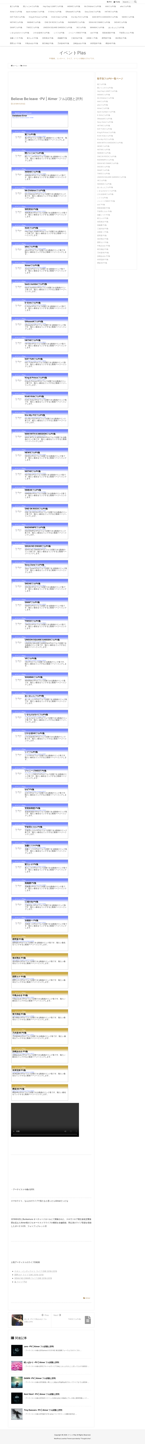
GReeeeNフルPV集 (104, 119)
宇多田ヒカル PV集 (104, 211)
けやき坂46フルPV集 (105, 194)
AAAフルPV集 (102, 101)
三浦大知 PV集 (102, 229)
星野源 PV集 (102, 235)
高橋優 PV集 (102, 225)
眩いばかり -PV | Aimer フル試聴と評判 (41, 1362)
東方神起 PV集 (102, 249)
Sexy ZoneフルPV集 (105, 122)
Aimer (88, 1298)
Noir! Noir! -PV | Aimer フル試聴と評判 (41, 1394)
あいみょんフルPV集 (105, 187)
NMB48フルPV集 (104, 153)
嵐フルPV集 (101, 84)
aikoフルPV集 (102, 105)
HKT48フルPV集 (103, 125)
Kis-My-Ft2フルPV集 (105, 139)
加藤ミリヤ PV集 (103, 215)
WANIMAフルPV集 (104, 184)
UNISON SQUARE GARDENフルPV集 (111, 177)
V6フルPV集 (102, 180)
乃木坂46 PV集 (103, 253)
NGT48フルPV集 (103, 149)
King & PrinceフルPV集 (106, 132)
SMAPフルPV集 (103, 170)
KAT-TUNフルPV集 (104, 129)
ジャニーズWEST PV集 (106, 201)
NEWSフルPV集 (103, 146)
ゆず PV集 (101, 205)
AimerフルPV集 (103, 108)
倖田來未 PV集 (102, 222)
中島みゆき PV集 (103, 246)
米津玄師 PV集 (102, 259)
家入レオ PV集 (102, 218)
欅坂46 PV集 (102, 263)
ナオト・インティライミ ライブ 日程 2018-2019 (35, 1271)
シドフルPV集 (102, 198)
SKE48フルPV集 (103, 167)
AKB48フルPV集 (103, 95)
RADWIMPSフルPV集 (105, 160)
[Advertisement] (51, 85)
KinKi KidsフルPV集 (105, 136)
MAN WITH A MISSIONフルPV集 (110, 143)
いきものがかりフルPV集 (106, 191)
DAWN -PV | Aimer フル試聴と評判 (40, 1378)
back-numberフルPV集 (106, 112)
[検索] (135, 2)
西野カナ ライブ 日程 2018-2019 (29, 1275)
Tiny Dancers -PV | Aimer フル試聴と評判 (43, 1410)
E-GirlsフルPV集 (103, 115)
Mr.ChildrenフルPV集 (105, 98)
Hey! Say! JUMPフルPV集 (107, 91)
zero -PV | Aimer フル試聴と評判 (39, 1346)
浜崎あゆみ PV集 (103, 256)
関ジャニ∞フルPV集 (105, 88)
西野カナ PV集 (102, 242)
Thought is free (85, 1438)
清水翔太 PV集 (102, 239)
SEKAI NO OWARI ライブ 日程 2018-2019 (33, 1278)
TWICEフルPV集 (103, 174)
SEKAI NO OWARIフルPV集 (107, 163)
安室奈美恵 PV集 (103, 208)
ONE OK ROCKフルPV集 (106, 156)
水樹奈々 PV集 (102, 232)
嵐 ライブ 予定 (20, 1282)
